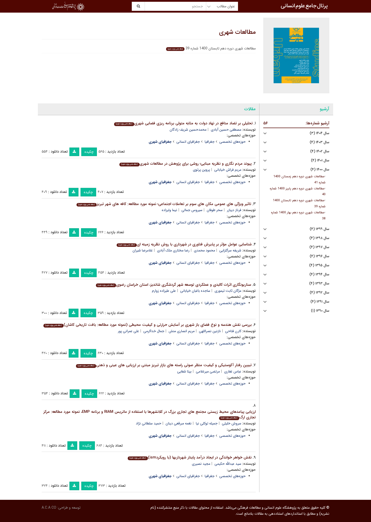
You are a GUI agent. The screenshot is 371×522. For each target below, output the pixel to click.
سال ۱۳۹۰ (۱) (320, 310)
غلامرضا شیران (142, 250)
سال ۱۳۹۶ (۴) (319, 256)
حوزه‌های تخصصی (232, 141)
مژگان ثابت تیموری (228, 291)
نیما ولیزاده (169, 210)
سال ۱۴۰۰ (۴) (319, 169)
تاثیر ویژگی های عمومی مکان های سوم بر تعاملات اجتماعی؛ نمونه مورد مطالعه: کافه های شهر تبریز (164, 204)
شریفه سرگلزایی (230, 250)
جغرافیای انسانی (188, 141)
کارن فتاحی (233, 331)
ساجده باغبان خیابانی (195, 291)
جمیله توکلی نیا (207, 423)
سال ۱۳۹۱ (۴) (319, 301)
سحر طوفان (215, 210)
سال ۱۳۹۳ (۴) (319, 283)
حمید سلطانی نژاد (148, 423)
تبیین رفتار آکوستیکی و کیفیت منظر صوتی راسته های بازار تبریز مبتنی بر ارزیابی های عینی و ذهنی (164, 365)
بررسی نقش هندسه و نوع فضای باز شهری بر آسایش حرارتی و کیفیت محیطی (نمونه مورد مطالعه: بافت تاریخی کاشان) (148, 325)
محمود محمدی (204, 250)
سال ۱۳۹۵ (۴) (319, 265)
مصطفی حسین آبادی (226, 129)
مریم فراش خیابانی (227, 169)
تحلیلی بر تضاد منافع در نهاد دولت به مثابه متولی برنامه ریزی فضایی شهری (184, 123)
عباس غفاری (232, 371)
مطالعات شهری (237, 32)
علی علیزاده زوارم (164, 291)
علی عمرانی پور (128, 331)
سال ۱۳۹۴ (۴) (319, 274)
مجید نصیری (201, 464)
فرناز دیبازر (234, 210)
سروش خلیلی (231, 423)
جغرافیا (210, 141)
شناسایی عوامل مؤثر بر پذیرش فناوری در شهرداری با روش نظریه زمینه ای (184, 244)
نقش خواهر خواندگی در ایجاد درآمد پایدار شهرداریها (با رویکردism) (190, 457)
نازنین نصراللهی (210, 331)
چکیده (89, 152)
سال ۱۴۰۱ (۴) (320, 160)
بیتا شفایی (184, 371)
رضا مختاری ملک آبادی (173, 250)
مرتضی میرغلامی (208, 371)
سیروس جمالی (191, 210)
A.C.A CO (49, 507)
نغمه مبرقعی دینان (179, 423)
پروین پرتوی (201, 169)
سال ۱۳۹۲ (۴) (319, 292)
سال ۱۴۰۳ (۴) (319, 142)
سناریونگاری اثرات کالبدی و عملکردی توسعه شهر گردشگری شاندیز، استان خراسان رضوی (174, 285)
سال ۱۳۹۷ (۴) (319, 247)
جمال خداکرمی (153, 331)
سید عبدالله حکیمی (228, 464)
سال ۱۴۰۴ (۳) (319, 133)
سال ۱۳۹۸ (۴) (319, 238)
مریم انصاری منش (182, 331)
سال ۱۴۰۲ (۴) (319, 151)
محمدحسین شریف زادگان (188, 129)
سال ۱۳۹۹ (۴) (319, 229)
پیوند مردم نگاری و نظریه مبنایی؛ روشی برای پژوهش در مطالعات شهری (186, 164)
